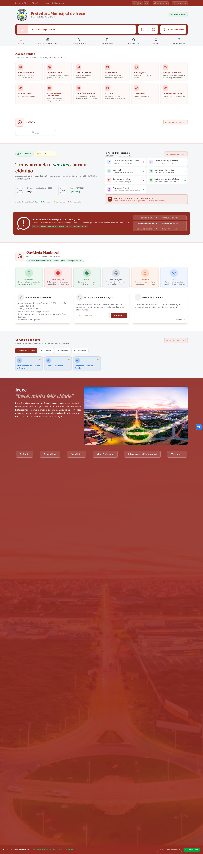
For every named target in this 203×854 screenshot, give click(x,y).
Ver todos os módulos (175, 154)
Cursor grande (179, 3)
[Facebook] (148, 29)
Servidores (81, 350)
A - (134, 3)
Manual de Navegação (54, 3)
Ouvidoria (133, 43)
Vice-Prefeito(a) (105, 454)
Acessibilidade (176, 29)
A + (146, 3)
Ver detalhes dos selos (174, 122)
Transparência (78, 43)
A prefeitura (50, 454)
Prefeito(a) (76, 454)
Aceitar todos (191, 849)
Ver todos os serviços (175, 340)
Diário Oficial (107, 43)
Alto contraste (160, 3)
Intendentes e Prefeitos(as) (142, 454)
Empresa (64, 350)
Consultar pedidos (170, 218)
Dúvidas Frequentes (145, 223)
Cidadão (47, 350)
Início (21, 43)
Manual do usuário (144, 229)
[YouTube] (153, 29)
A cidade (24, 454)
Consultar (117, 315)
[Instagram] (142, 29)
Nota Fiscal (179, 43)
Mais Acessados (27, 350)
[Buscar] (22, 29)
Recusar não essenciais (169, 849)
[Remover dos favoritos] (40, 359)
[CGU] (35, 133)
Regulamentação (170, 223)
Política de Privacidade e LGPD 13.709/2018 (53, 849)
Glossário (36, 3)
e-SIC (156, 43)
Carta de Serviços (47, 43)
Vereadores (177, 454)
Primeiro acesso (169, 229)
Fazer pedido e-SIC (144, 218)
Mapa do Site (21, 3)
